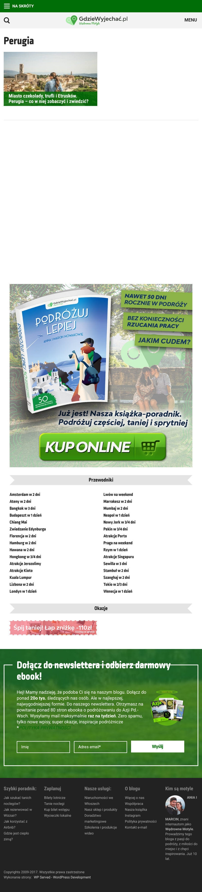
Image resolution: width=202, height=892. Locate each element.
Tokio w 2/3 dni (115, 584)
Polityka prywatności (141, 822)
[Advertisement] (47, 200)
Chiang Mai (18, 522)
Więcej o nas (134, 798)
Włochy (175, 5)
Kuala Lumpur (21, 577)
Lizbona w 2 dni (22, 584)
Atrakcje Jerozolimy (25, 564)
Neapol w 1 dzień (116, 515)
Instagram (132, 816)
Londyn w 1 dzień (23, 591)
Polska (195, 5)
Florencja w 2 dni (23, 536)
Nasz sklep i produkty (100, 810)
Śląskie (185, 5)
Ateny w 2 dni (20, 501)
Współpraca (134, 804)
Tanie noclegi (54, 804)
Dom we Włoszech (165, 5)
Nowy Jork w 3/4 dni (119, 522)
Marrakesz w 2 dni (117, 501)
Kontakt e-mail (136, 828)
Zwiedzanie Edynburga (28, 529)
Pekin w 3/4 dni (115, 529)
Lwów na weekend (118, 494)
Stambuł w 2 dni (116, 570)
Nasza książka (136, 810)
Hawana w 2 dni (22, 550)
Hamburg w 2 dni (23, 543)
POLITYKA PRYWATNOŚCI (44, 727)
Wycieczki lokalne (57, 816)
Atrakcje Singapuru (118, 557)
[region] (64, 856)
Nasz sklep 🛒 (136, 5)
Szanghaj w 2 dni (116, 577)
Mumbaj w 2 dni (115, 508)
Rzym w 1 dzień (115, 550)
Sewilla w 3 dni (115, 564)
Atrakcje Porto (115, 536)
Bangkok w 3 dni (22, 508)
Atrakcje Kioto (21, 570)
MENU (191, 20)
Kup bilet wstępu (56, 810)
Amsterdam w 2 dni (25, 494)
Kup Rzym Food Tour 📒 (146, 5)
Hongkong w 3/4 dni (25, 557)
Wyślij (157, 746)
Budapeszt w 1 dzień (26, 515)
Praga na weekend (118, 543)
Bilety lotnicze (54, 798)
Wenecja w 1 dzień (117, 591)
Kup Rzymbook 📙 (156, 5)
